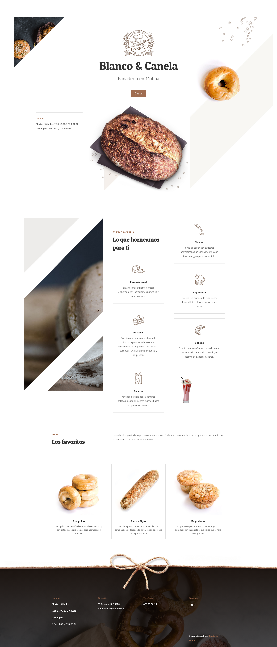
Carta (138, 93)
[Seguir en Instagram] (191, 605)
